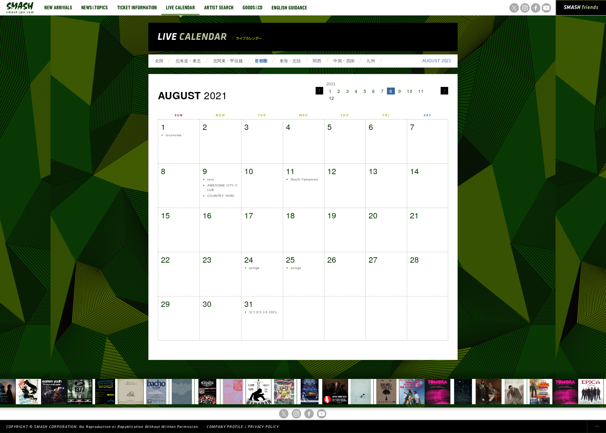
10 (409, 91)
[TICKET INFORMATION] (136, 7)
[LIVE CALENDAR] (180, 7)
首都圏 (261, 60)
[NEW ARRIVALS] (58, 7)
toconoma (173, 135)
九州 (370, 60)
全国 (159, 60)
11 (421, 91)
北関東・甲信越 (228, 60)
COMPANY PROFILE (225, 426)
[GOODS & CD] (252, 7)
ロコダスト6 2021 (263, 312)
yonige (254, 268)
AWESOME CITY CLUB (222, 188)
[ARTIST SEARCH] (218, 7)
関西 (317, 60)
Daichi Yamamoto (304, 179)
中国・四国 (343, 60)
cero (210, 179)
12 (331, 98)
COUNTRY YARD (220, 196)
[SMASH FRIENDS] (581, 8)
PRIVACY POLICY (263, 426)
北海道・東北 (188, 60)
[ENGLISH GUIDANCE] (289, 7)
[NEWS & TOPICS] (94, 7)
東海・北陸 (290, 60)
